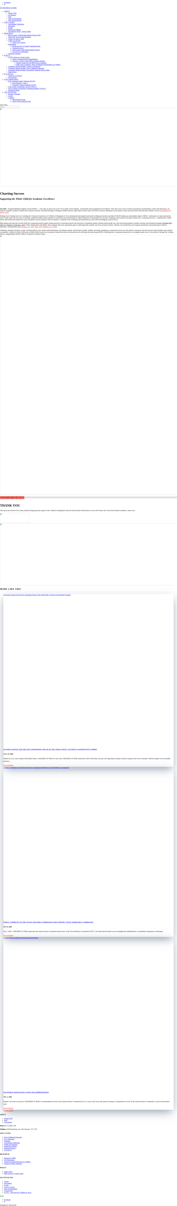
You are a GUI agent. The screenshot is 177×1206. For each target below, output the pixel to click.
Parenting (7, 1141)
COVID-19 (8, 1150)
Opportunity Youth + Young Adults (19, 31)
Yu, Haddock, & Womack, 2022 (14, 225)
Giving (10, 96)
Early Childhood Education (13, 1137)
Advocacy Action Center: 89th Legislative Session (28, 61)
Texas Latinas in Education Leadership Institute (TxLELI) (27, 88)
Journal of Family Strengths (13, 1164)
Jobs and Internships (14, 19)
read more (8, 765)
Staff (9, 17)
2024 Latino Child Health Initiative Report (26, 50)
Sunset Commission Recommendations (24, 59)
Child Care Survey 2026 (16, 39)
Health (10, 28)
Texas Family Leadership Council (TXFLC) (22, 87)
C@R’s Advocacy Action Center (18, 57)
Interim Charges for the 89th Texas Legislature (31, 63)
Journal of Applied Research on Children (17, 1162)
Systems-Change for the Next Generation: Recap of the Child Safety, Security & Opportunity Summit (50, 749)
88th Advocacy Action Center (13, 1173)
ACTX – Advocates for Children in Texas (17, 1192)
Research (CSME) (10, 1158)
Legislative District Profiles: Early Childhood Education (26, 68)
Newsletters (8, 1183)
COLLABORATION (11, 79)
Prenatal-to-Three (13, 90)
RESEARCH (8, 33)
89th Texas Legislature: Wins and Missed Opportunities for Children (38, 65)
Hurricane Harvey (10, 1148)
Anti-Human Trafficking (16, 24)
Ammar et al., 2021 (28, 227)
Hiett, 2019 (38, 227)
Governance (12, 15)
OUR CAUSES (9, 22)
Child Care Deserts (14, 41)
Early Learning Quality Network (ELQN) (21, 81)
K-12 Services (8, 74)
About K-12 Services (15, 76)
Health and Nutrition (10, 1145)
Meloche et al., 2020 (49, 227)
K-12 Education (9, 1139)
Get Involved (8, 1191)
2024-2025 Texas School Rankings (19, 37)
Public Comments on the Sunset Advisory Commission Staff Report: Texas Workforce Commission (48, 922)
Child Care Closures (18, 42)
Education (11, 26)
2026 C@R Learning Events (21, 101)
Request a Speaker (14, 94)
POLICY (7, 55)
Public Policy (12, 72)
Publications (12, 44)
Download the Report (12, 498)
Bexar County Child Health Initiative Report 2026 (24, 35)
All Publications (9, 1160)
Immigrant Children (14, 30)
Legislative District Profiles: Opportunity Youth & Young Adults (28, 70)
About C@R (12, 13)
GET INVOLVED (10, 92)
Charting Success (17, 48)
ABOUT (7, 11)
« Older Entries (8, 1110)
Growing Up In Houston (20, 52)
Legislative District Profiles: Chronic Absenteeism (24, 66)
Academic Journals (14, 53)
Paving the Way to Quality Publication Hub (26, 46)
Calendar (11, 98)
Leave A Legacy (9, 1187)
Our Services (12, 77)
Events (6, 1185)
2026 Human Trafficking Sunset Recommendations (26, 1092)
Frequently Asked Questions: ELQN (24, 85)
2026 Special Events (19, 99)
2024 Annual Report (14, 20)
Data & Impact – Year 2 (20, 83)
